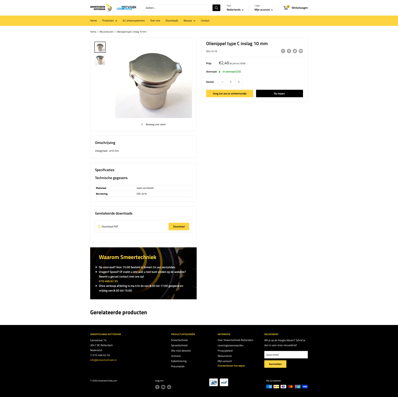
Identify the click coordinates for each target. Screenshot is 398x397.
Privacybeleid (225, 351)
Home (93, 21)
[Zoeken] (216, 8)
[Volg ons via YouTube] (163, 387)
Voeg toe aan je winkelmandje (230, 93)
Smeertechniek (179, 340)
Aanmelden (275, 364)
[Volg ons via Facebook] (157, 387)
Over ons (155, 21)
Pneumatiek (178, 366)
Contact (205, 21)
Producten (108, 21)
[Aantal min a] (239, 82)
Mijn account (262, 9)
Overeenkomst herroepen (231, 365)
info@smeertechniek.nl (103, 360)
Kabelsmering (179, 361)
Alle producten (106, 31)
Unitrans (176, 356)
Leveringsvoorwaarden (230, 345)
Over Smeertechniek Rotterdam (235, 340)
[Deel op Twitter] (295, 51)
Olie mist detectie (181, 351)
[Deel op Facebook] (283, 51)
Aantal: (210, 82)
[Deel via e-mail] (301, 51)
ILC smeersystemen (134, 21)
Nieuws (188, 21)
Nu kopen (279, 93)
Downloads (172, 21)
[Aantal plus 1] (222, 82)
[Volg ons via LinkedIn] (169, 387)
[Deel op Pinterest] (289, 51)
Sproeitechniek (179, 345)
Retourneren (225, 356)
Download (179, 226)
